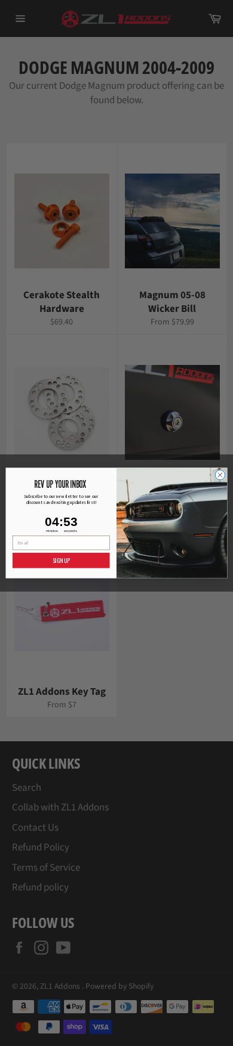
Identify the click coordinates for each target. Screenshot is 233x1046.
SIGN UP (61, 560)
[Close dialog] (220, 475)
